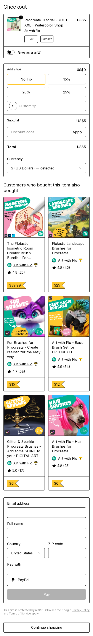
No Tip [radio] (26, 79)
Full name (15, 523)
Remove (47, 38)
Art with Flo (32, 31)
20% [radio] (26, 92)
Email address (18, 503)
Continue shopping (46, 627)
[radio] (46, 580)
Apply (77, 132)
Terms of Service (20, 613)
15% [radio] (66, 79)
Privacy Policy (81, 610)
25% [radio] (67, 92)
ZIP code (55, 544)
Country (14, 544)
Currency (15, 159)
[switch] (10, 52)
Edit (31, 39)
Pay (46, 594)
